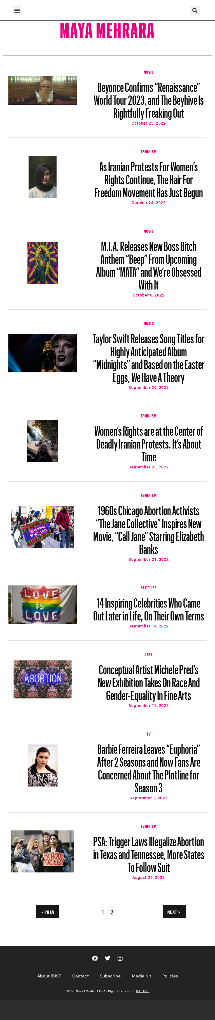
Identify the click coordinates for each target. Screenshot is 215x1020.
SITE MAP (142, 991)
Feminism (149, 151)
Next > (174, 911)
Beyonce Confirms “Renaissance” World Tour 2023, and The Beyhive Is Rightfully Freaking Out (149, 97)
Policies (170, 976)
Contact (80, 976)
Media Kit (141, 976)
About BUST (49, 976)
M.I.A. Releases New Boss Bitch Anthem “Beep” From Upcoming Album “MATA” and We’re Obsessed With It (149, 263)
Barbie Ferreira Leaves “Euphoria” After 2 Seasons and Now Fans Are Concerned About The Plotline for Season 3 (148, 766)
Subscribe (110, 976)
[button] (17, 10)
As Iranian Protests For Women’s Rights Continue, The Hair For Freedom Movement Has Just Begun (148, 177)
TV (149, 733)
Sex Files (148, 587)
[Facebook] (95, 958)
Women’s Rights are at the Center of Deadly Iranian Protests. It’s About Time (148, 441)
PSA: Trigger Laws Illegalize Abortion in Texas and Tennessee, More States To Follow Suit (148, 851)
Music (149, 71)
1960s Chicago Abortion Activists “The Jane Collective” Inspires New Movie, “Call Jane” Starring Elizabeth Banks (148, 527)
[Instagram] (120, 958)
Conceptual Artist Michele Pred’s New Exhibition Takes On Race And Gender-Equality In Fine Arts (149, 679)
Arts (148, 653)
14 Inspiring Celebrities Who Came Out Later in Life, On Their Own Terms (148, 606)
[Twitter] (107, 958)
